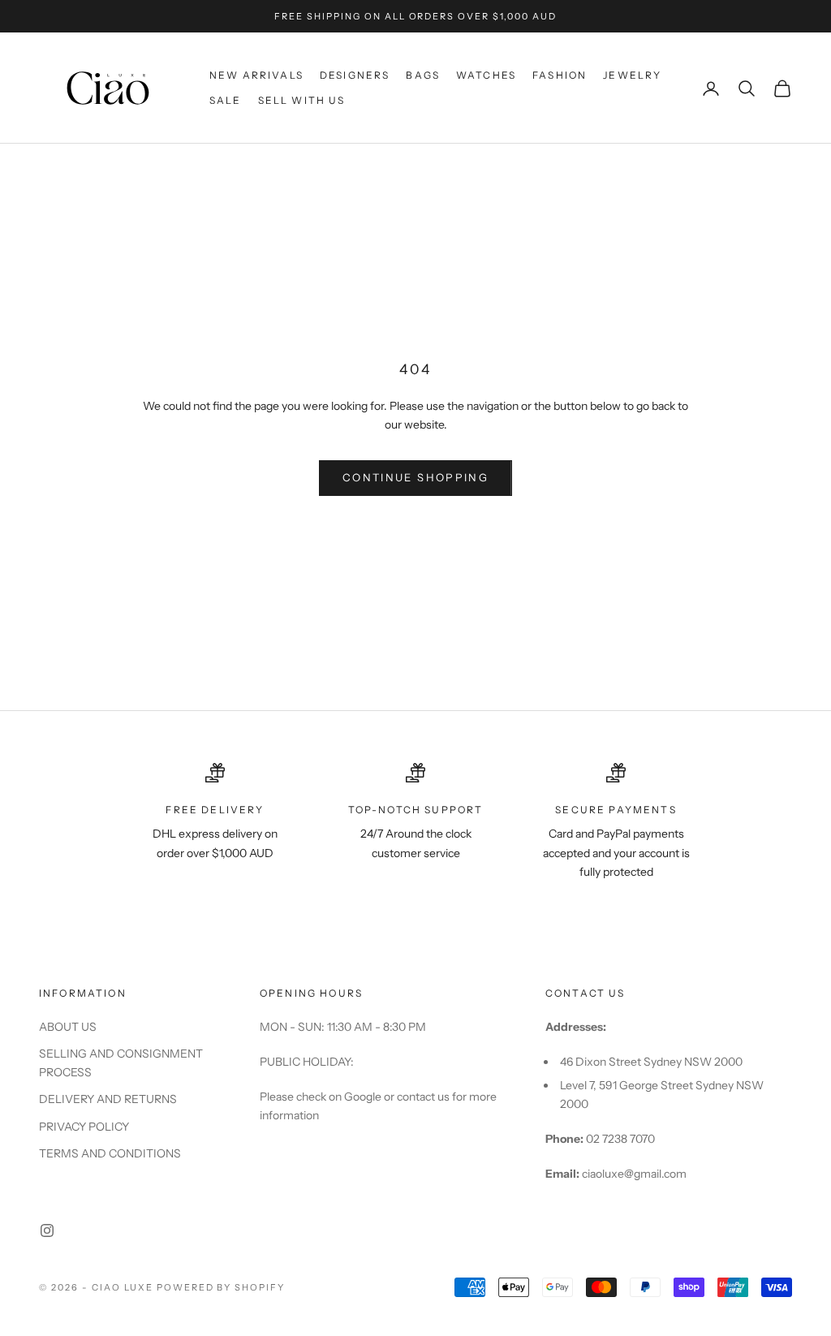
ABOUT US (68, 1026)
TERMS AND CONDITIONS (110, 1153)
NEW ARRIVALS (256, 75)
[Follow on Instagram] (47, 1230)
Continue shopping (415, 477)
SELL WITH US (302, 100)
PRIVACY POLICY (84, 1126)
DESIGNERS (355, 75)
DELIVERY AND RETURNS (108, 1099)
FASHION (559, 75)
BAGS (423, 75)
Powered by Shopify (221, 1287)
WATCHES (486, 75)
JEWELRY (632, 75)
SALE (225, 100)
